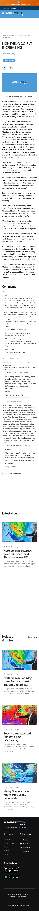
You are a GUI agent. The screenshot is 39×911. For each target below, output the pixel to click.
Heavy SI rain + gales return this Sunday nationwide (16, 795)
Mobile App (22, 897)
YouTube (26, 851)
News (10, 35)
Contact (12, 897)
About (26, 894)
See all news (32, 637)
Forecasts (7, 840)
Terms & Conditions (14, 894)
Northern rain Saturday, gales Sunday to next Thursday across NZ (18, 554)
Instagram (26, 848)
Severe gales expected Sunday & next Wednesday (17, 737)
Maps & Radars (9, 843)
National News (9, 60)
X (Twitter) (26, 844)
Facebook (26, 840)
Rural (6, 854)
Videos (6, 851)
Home (4, 35)
